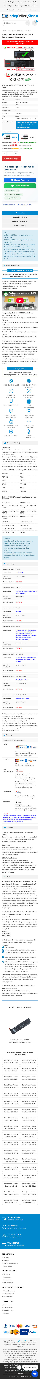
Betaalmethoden (9, 1294)
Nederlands (10, 10)
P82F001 (23, 491)
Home (4, 31)
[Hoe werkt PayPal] (28, 1332)
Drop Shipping (8, 1296)
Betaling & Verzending (20, 221)
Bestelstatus (7, 1277)
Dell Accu (11, 31)
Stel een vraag (10, 204)
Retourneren (7, 1280)
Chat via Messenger (21, 180)
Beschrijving (20, 213)
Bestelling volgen (9, 1310)
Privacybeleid (8, 1266)
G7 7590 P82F (24, 525)
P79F (3, 487)
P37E (21, 473)
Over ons (6, 1258)
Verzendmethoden (9, 1291)
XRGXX (22, 487)
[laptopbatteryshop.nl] (20, 18)
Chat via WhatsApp (22, 186)
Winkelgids (7, 1274)
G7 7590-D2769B (26, 529)
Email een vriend (25, 204)
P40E (3, 480)
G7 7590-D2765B (8, 529)
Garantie (6, 1260)
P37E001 (5, 477)
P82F (21, 477)
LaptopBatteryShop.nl (22, 1341)
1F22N (4, 484)
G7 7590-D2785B (8, 532)
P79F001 (23, 484)
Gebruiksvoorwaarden (11, 1263)
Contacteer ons (23, 10)
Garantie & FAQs (20, 225)
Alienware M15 (25, 502)
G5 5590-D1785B (26, 522)
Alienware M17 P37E (26, 516)
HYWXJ (22, 532)
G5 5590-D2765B (8, 525)
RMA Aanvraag (8, 1282)
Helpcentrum (34, 10)
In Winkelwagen (13, 158)
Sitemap (6, 1313)
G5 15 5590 (6, 522)
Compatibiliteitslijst (20, 217)
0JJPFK (4, 491)
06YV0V (22, 480)
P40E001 (5, 473)
